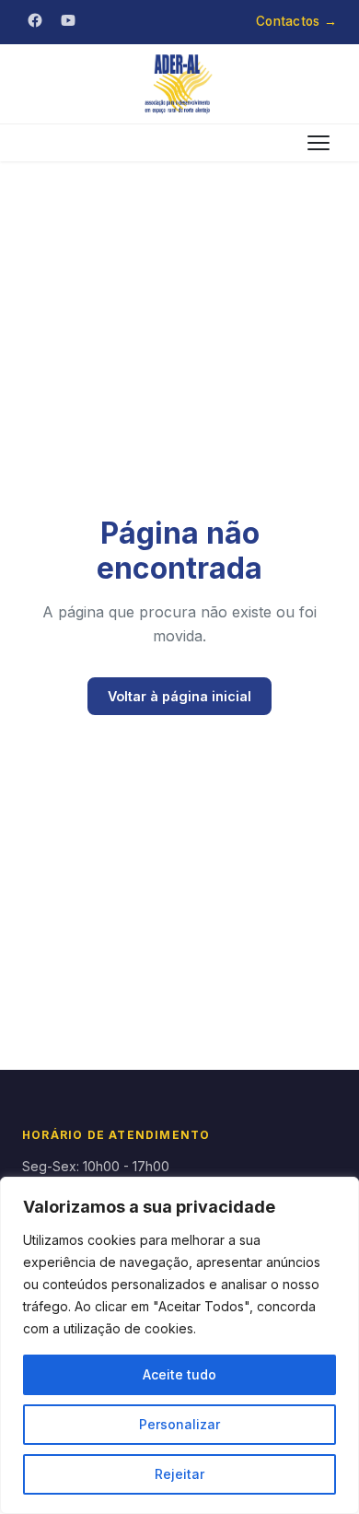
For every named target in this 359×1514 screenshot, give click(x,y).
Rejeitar (179, 1474)
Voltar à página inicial (179, 696)
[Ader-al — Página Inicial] (179, 84)
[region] (179, 1345)
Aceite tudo (179, 1374)
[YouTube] (68, 20)
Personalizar (179, 1424)
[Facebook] (35, 20)
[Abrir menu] (318, 142)
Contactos (296, 21)
